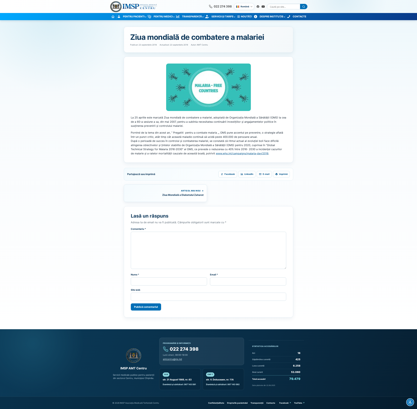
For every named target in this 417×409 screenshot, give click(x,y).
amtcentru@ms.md (172, 359)
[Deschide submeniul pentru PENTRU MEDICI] (173, 16)
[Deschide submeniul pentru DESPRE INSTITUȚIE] (284, 16)
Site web (135, 289)
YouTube (298, 403)
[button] (208, 87)
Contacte (270, 403)
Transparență (257, 403)
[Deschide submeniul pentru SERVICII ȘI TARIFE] (234, 16)
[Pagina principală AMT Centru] (134, 6)
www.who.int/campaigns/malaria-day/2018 (242, 153)
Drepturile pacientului (237, 403)
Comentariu (138, 228)
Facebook (284, 403)
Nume (135, 274)
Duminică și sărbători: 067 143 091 (179, 384)
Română (245, 6)
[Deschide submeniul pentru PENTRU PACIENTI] (145, 16)
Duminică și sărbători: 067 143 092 (223, 384)
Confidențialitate (216, 403)
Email (214, 274)
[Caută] (303, 6)
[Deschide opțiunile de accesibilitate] (410, 402)
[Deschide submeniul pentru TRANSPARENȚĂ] (202, 16)
